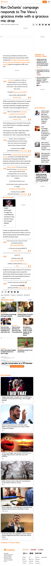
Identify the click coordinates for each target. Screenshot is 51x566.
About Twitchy (32, 559)
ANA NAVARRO (6, 295)
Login (44, 1)
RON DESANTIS (19, 295)
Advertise (31, 561)
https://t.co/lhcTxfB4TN (20, 92)
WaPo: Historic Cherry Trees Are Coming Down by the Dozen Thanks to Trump (45, 146)
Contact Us (37, 563)
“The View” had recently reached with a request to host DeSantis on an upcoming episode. (16, 62)
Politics (24, 557)
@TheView (11, 80)
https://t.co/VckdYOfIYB (17, 260)
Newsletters (44, 557)
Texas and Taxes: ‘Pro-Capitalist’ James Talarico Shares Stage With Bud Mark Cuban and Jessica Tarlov (16, 535)
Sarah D (2, 24)
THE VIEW (3, 297)
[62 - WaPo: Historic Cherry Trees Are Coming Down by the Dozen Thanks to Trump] (37, 144)
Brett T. (3, 484)
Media (24, 559)
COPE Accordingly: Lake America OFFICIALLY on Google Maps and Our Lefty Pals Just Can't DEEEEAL (16, 454)
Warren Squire (5, 511)
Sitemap (37, 561)
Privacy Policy (38, 557)
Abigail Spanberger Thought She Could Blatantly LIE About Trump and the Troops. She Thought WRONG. (17, 398)
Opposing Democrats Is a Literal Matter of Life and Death (43, 71)
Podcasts (25, 561)
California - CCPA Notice (38, 559)
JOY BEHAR (13, 295)
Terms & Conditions (32, 563)
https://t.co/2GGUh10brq (17, 245)
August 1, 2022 (17, 97)
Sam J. (5, 225)
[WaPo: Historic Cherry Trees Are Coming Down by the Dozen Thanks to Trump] (17, 470)
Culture (24, 563)
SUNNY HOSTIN (26, 295)
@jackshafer (12, 167)
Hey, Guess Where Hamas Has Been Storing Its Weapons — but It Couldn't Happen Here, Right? (43, 80)
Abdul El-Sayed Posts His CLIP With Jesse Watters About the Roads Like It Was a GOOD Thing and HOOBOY (15, 426)
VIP (29, 557)
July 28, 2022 (23, 194)
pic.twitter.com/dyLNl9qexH (17, 114)
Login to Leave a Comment (17, 366)
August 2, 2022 (17, 119)
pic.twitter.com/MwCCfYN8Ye (17, 189)
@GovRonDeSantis (22, 169)
